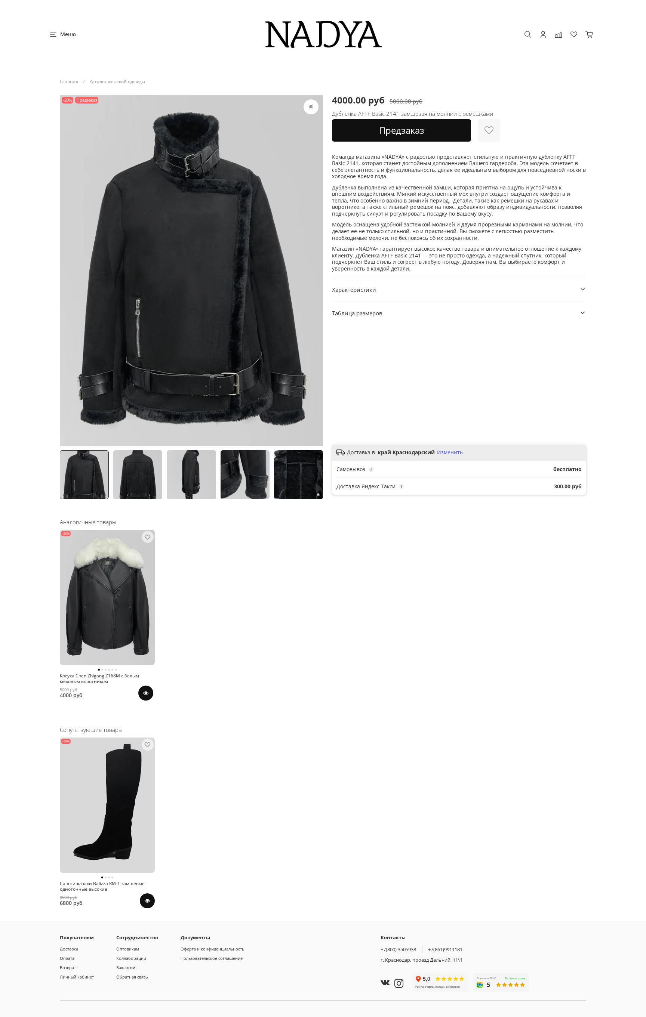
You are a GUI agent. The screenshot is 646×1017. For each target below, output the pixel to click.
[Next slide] (314, 270)
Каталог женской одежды (117, 81)
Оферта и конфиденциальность (212, 949)
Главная (69, 81)
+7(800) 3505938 (398, 949)
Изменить (450, 452)
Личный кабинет (77, 977)
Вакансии (125, 967)
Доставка (69, 949)
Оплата (67, 958)
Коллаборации (131, 958)
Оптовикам (127, 949)
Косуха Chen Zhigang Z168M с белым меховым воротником (99, 678)
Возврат (68, 967)
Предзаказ (401, 130)
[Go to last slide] (69, 270)
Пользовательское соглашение (212, 958)
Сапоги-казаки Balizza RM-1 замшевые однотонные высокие (102, 886)
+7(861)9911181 (445, 949)
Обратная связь (132, 977)
